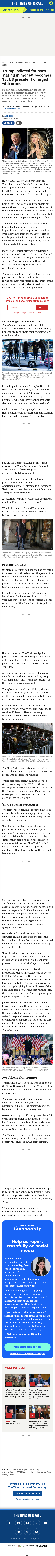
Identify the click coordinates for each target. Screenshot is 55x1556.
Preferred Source (12, 109)
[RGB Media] (22, 1546)
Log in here (35, 1499)
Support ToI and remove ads (42, 10)
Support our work (27, 1347)
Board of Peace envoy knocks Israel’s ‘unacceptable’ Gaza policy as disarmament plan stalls (39, 1394)
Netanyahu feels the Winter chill (14, 1422)
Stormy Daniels (9, 1472)
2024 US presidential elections (29, 1472)
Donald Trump (34, 1470)
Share (9, 123)
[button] (51, 3)
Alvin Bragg (46, 1472)
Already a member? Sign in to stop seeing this (27, 1353)
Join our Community (12, 10)
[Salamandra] (41, 1546)
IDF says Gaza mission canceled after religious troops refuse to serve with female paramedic (15, 1393)
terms (39, 313)
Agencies (8, 116)
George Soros (8, 1475)
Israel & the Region (19, 1470)
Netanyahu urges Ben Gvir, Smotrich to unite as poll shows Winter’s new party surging (38, 1424)
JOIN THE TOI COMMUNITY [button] (27, 1493)
